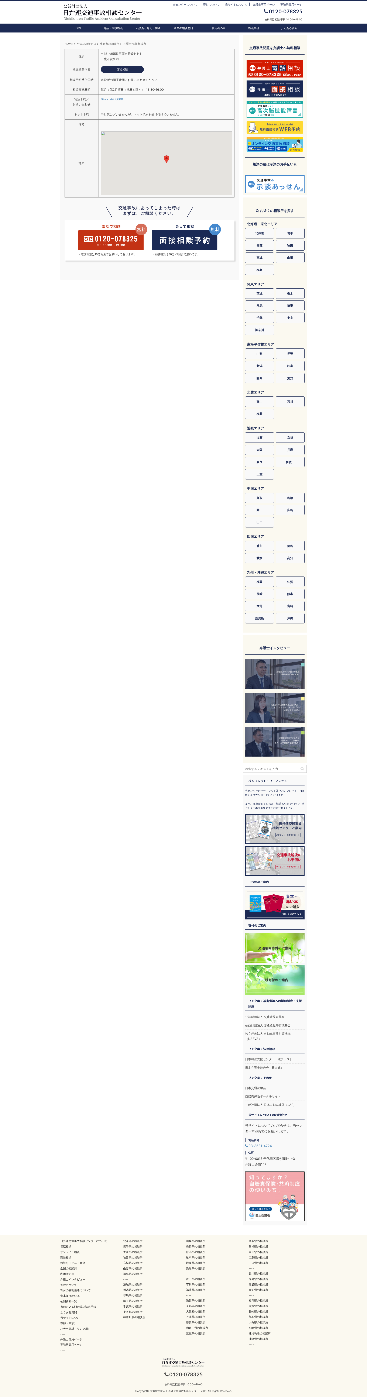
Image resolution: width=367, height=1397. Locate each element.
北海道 (259, 233)
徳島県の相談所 (258, 1279)
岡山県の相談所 (258, 1252)
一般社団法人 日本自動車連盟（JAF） (270, 1105)
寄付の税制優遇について (75, 1290)
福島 (260, 270)
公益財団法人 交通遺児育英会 (265, 1017)
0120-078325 (285, 11)
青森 (260, 245)
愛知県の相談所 (195, 1268)
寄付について (211, 4)
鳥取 (260, 498)
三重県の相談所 (195, 1333)
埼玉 (290, 305)
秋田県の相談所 (133, 1257)
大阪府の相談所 (195, 1311)
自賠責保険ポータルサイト (263, 1096)
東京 (290, 318)
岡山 (260, 510)
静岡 (260, 378)
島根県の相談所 (258, 1246)
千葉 (260, 318)
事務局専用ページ (291, 4)
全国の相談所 (68, 1268)
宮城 (260, 257)
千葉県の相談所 (133, 1306)
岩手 (290, 233)
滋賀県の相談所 (195, 1300)
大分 (260, 606)
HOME (77, 28)
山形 (290, 257)
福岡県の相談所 (258, 1300)
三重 (260, 474)
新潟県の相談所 (195, 1252)
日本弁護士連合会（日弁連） (264, 1067)
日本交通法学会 (255, 1088)
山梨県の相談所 (195, 1241)
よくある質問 (289, 28)
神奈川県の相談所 (134, 1317)
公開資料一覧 (68, 1301)
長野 (290, 353)
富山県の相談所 (195, 1279)
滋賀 (260, 437)
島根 (290, 498)
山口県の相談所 (258, 1262)
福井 (260, 414)
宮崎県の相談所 (258, 1327)
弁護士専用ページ (264, 4)
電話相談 (65, 1246)
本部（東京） (68, 1323)
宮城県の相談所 (133, 1262)
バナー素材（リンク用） (75, 1328)
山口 (260, 522)
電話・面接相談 (113, 28)
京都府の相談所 (195, 1306)
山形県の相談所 (133, 1268)
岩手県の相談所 (133, 1246)
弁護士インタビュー (72, 1279)
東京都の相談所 (133, 1312)
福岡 (260, 582)
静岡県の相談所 (195, 1262)
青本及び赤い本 (70, 1295)
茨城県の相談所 (133, 1284)
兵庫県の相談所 (195, 1316)
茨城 (260, 293)
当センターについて (185, 4)
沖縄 (290, 618)
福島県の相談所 (133, 1274)
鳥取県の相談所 (258, 1241)
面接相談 (65, 1257)
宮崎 (290, 606)
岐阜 (290, 366)
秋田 (290, 245)
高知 (290, 558)
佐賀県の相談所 (258, 1306)
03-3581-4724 (260, 1146)
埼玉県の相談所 (133, 1301)
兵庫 (290, 449)
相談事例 (253, 28)
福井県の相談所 (195, 1289)
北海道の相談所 (133, 1241)
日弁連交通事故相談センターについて (83, 1241)
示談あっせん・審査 (148, 28)
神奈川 (259, 330)
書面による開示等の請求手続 (78, 1306)
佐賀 (290, 582)
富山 (260, 401)
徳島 (290, 546)
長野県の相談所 (195, 1246)
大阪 (260, 449)
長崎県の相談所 (258, 1311)
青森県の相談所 (133, 1252)
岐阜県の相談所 (195, 1257)
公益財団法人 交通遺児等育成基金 (268, 1025)
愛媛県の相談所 (258, 1284)
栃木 (290, 293)
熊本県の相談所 (258, 1316)
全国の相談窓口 (183, 28)
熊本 (290, 594)
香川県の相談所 (258, 1273)
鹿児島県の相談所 (260, 1333)
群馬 (260, 305)
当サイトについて (236, 4)
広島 (290, 510)
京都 (290, 437)
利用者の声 (219, 28)
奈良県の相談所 (195, 1322)
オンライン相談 (70, 1252)
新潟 (260, 366)
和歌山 (290, 462)
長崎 (260, 594)
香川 (260, 546)
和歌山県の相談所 (197, 1327)
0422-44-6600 (112, 99)
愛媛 (260, 558)
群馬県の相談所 (133, 1295)
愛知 (290, 378)
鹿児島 (259, 618)
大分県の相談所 (258, 1322)
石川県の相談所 (195, 1284)
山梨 (260, 353)
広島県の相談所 (258, 1257)
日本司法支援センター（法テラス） (269, 1059)
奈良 (260, 462)
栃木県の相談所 (133, 1289)
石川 (290, 401)
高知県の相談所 (258, 1289)
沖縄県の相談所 (258, 1339)
